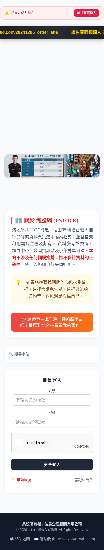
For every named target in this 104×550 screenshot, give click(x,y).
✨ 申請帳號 (21, 479)
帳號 (52, 390)
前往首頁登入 (86, 13)
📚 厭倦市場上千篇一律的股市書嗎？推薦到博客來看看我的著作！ (52, 322)
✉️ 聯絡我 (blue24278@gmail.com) (64, 538)
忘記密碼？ (83, 479)
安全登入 (52, 465)
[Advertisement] (52, 93)
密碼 (52, 412)
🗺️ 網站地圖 (19, 538)
